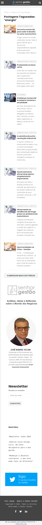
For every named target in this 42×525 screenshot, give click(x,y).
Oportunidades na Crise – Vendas (25, 248)
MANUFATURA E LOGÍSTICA (27, 61)
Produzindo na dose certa (26, 66)
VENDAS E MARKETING (25, 26)
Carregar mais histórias (21, 275)
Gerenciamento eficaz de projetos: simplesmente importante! (25, 175)
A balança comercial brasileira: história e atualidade (26, 100)
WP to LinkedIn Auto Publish (16, 522)
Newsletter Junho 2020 (20, 437)
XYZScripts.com (21, 524)
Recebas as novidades (17, 390)
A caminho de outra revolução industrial (26, 137)
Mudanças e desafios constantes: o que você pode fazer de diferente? (21, 458)
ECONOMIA (21, 95)
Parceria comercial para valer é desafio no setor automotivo (26, 31)
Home (6, 12)
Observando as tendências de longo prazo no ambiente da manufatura (27, 212)
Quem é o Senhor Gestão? (27, 501)
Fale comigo (9, 501)
